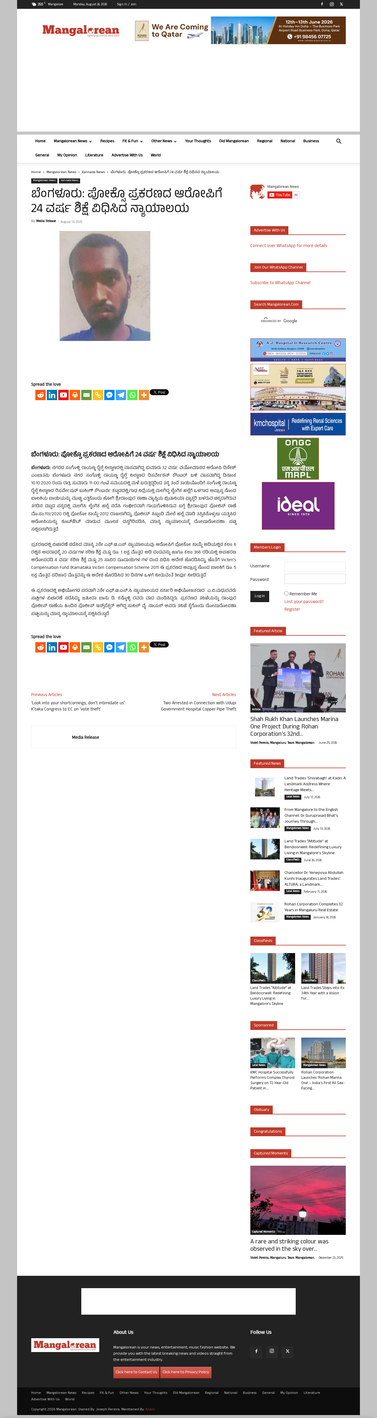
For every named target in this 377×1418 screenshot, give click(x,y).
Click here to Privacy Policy (186, 1372)
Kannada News (93, 172)
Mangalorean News (70, 141)
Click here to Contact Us (136, 1372)
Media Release (46, 221)
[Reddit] (40, 395)
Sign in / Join (126, 4)
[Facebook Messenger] (109, 395)
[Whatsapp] (132, 395)
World (156, 155)
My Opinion (67, 155)
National (288, 141)
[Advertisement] (188, 90)
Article (256, 710)
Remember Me (303, 594)
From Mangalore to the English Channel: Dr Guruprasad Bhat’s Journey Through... (311, 816)
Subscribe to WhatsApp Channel (280, 283)
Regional (264, 141)
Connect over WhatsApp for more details (288, 246)
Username (260, 566)
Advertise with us (269, 230)
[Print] (75, 395)
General (42, 155)
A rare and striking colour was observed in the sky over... (289, 1246)
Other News (161, 141)
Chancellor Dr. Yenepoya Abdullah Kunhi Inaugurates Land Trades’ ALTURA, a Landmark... (314, 879)
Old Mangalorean (234, 141)
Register (292, 610)
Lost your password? (304, 602)
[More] (144, 395)
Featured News (267, 764)
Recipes (107, 141)
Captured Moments (271, 1153)
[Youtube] (63, 395)
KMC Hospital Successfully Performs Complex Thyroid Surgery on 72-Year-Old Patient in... (272, 1081)
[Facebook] (322, 4)
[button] (339, 142)
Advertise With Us (127, 155)
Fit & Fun (130, 141)
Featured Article (268, 631)
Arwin (150, 1410)
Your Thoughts (198, 141)
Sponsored (264, 1025)
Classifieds (293, 860)
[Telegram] (121, 395)
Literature (94, 155)
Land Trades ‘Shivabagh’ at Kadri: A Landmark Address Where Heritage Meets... (315, 784)
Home (40, 141)
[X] (341, 4)
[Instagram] (331, 4)
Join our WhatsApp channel (278, 267)
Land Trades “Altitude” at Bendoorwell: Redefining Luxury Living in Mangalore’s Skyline (313, 847)
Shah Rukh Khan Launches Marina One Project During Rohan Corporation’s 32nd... (294, 727)
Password (259, 580)
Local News (293, 797)
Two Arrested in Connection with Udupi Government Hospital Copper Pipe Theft (198, 706)
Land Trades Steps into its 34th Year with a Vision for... (322, 993)
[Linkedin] (52, 395)
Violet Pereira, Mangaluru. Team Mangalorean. (282, 743)
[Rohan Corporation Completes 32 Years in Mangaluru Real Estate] (265, 912)
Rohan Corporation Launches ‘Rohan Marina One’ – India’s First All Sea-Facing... (323, 1081)
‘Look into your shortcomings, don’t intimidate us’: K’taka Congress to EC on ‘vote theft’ (78, 706)
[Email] (86, 395)
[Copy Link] (98, 395)
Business (311, 141)
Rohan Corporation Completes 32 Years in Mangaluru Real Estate (314, 907)
